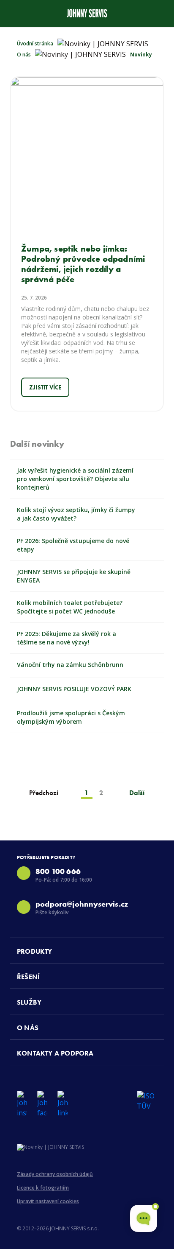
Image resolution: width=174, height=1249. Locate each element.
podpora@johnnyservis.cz (81, 904)
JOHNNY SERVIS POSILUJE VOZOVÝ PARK (74, 689)
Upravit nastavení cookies (48, 1201)
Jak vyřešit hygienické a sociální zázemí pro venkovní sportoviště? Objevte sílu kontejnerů (75, 478)
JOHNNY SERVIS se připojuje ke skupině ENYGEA (73, 576)
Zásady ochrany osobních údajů (55, 1174)
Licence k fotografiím (43, 1187)
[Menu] (13, 12)
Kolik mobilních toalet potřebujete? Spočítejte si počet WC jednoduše (69, 607)
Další (137, 792)
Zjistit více (45, 387)
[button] (90, 950)
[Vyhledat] (160, 12)
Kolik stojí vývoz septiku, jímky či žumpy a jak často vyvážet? (76, 514)
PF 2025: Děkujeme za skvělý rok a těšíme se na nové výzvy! (66, 638)
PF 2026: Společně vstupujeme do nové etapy (73, 545)
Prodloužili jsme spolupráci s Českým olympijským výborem (71, 717)
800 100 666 (58, 871)
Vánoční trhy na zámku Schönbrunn (70, 665)
